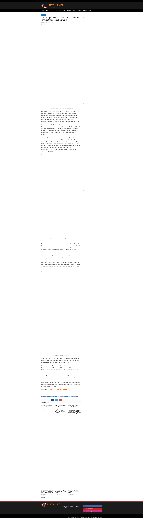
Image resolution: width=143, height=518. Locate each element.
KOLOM (64, 10)
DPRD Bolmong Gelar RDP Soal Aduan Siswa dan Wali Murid (74, 491)
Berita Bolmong (45, 396)
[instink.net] (52, 5)
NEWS (47, 10)
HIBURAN (90, 10)
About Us (78, 517)
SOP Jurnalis (95, 517)
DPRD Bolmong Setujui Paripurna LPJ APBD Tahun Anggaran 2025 (60, 491)
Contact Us (74, 517)
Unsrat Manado (74, 396)
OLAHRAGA (69, 10)
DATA (74, 10)
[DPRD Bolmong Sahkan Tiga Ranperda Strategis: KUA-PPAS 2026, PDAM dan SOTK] (47, 447)
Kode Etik (100, 517)
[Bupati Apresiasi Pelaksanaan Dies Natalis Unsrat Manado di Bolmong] (61, 66)
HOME (43, 10)
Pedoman (82, 517)
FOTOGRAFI (85, 10)
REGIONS (52, 10)
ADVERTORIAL (58, 10)
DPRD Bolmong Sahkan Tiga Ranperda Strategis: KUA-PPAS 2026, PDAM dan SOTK (47, 491)
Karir (91, 517)
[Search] (101, 10)
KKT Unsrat (67, 396)
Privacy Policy (87, 517)
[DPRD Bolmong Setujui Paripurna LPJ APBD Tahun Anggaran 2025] (61, 447)
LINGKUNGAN (79, 10)
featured (62, 396)
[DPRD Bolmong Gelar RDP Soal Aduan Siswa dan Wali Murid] (74, 447)
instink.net (48, 515)
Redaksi (69, 517)
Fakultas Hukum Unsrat (54, 396)
